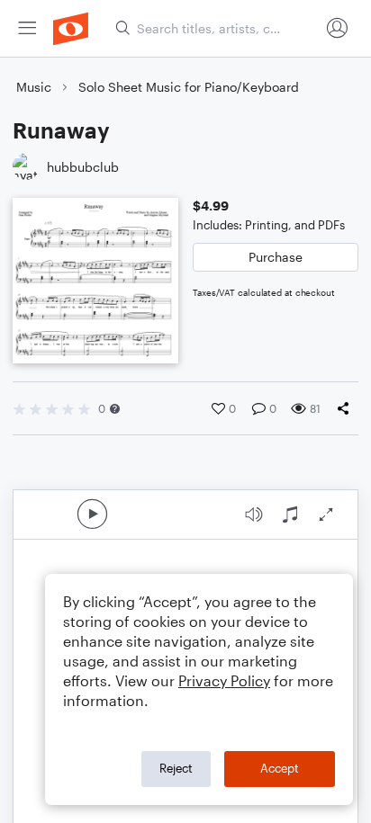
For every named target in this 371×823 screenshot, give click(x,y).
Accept (279, 768)
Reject (176, 768)
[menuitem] (27, 28)
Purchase (276, 256)
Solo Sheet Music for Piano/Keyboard (188, 86)
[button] (115, 409)
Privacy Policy (224, 680)
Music (33, 86)
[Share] (346, 408)
